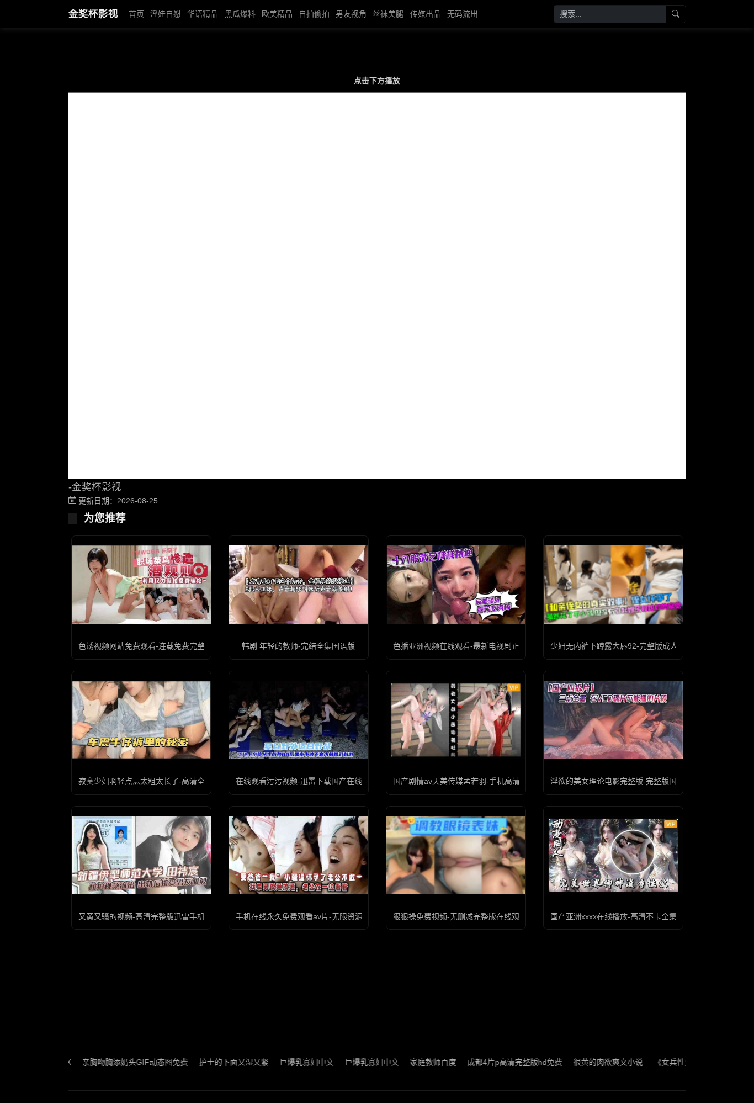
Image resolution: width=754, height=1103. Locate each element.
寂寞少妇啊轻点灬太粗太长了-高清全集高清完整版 (164, 781)
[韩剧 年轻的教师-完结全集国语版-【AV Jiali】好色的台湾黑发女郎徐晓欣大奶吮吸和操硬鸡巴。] (298, 584)
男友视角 (351, 13)
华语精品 (202, 13)
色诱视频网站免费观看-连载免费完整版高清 (153, 645)
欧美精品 (277, 13)
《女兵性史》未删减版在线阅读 (685, 1062)
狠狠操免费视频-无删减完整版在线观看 (460, 916)
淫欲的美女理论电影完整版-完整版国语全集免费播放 (640, 781)
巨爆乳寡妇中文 (284, 1062)
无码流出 (462, 13)
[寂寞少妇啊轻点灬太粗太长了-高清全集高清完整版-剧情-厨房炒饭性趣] (141, 720)
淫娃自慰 (165, 13)
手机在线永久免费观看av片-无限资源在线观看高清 (322, 916)
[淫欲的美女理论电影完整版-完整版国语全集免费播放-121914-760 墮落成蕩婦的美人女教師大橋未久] (613, 720)
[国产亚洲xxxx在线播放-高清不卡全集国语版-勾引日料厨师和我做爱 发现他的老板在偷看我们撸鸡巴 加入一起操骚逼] (613, 855)
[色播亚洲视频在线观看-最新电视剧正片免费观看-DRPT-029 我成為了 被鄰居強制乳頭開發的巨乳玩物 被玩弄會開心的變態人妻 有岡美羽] (455, 584)
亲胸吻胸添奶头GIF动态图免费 (113, 1062)
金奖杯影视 (93, 13)
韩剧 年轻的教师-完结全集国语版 (298, 645)
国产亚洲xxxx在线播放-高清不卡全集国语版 (625, 916)
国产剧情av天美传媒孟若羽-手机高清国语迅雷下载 (479, 781)
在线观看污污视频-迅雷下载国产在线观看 (307, 781)
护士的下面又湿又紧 (211, 1062)
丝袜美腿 (388, 13)
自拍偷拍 (314, 13)
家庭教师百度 (410, 1062)
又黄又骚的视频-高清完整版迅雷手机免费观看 (157, 916)
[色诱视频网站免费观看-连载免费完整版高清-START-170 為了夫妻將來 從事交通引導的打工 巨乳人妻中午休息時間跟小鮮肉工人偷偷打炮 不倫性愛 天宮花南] (141, 584)
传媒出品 (425, 13)
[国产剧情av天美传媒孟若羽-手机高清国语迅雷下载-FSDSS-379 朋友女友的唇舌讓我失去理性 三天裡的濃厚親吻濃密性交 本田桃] (455, 720)
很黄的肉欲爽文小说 (585, 1062)
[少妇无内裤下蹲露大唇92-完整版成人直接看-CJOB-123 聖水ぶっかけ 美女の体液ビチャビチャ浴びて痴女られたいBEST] (613, 584)
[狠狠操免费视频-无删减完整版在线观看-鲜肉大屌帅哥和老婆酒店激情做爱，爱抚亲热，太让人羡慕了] (455, 855)
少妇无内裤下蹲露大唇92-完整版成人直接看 (625, 645)
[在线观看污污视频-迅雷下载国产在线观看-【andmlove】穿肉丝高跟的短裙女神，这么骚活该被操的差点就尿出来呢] (298, 720)
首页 (136, 13)
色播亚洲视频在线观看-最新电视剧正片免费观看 (475, 645)
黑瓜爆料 (240, 13)
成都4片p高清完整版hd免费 (492, 1062)
